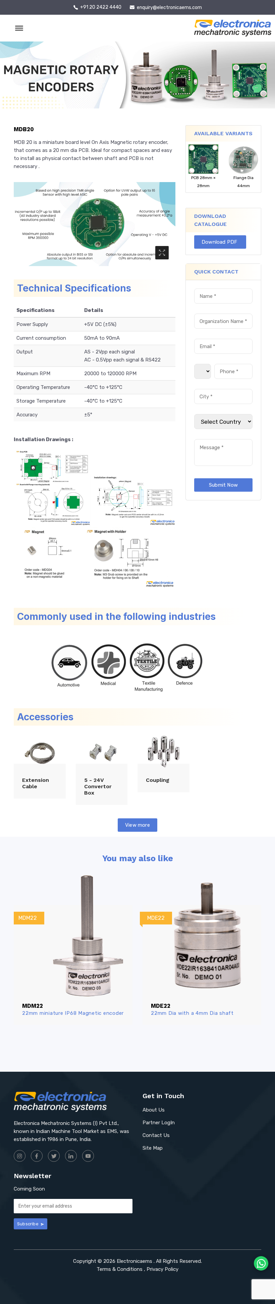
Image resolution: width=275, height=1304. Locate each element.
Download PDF (220, 242)
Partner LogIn (159, 1123)
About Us (154, 1110)
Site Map (153, 1148)
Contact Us (156, 1135)
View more (137, 825)
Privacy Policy (162, 1269)
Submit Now (223, 485)
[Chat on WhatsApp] (261, 1263)
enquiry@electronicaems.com (169, 7)
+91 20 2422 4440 (100, 7)
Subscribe (28, 1223)
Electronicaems (134, 1261)
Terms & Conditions (120, 1269)
